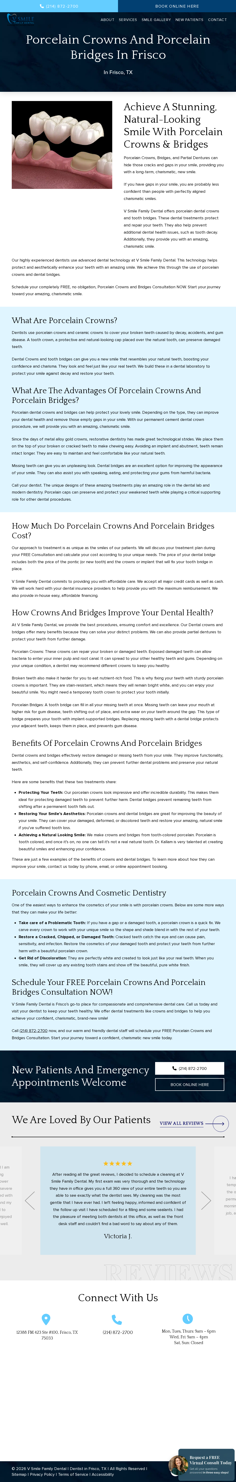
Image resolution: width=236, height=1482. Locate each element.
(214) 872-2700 (33, 1030)
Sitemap (19, 1474)
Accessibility (103, 1474)
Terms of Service (73, 1474)
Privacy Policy (42, 1474)
